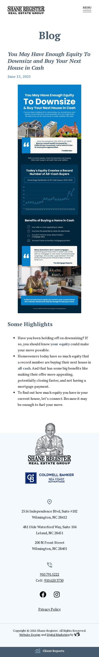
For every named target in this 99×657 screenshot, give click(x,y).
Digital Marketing (58, 635)
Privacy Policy (49, 609)
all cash (24, 368)
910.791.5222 (49, 574)
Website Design (29, 635)
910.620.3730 (53, 580)
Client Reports (53, 651)
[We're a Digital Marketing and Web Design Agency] (77, 635)
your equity (60, 344)
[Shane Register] (35, 10)
